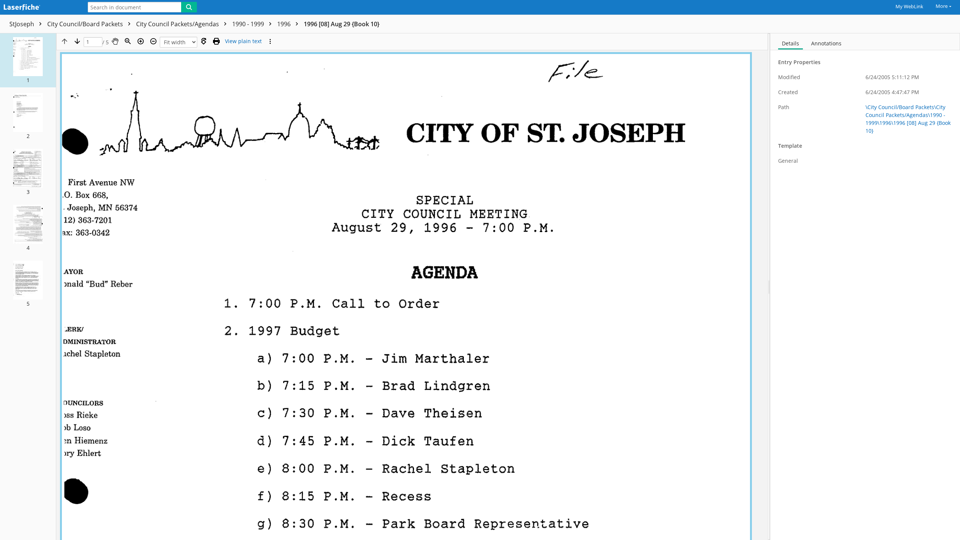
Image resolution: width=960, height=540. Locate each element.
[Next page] (77, 41)
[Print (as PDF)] (216, 41)
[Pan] (115, 41)
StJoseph (22, 24)
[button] (28, 60)
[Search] (189, 7)
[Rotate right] (203, 41)
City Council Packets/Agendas (178, 24)
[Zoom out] (153, 41)
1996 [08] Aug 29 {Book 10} (342, 24)
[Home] (39, 8)
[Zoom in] (140, 41)
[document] (865, 286)
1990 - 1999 (249, 24)
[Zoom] (128, 41)
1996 (284, 24)
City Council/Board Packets (85, 24)
